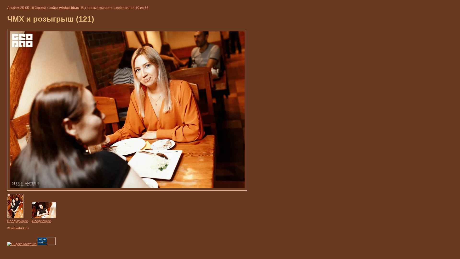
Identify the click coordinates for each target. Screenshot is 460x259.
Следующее (41, 221)
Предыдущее (17, 221)
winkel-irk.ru (69, 8)
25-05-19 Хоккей (33, 8)
